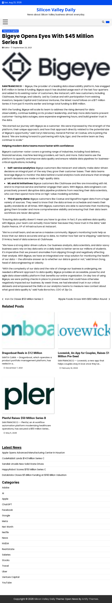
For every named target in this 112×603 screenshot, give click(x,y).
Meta (5, 521)
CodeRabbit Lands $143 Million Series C (23, 458)
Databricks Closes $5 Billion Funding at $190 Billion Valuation (34, 475)
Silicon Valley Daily (56, 9)
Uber (4, 571)
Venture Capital (10, 31)
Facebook (7, 509)
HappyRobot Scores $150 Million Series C (24, 469)
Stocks (5, 560)
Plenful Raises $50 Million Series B (24, 418)
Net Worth (7, 526)
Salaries (6, 554)
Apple (5, 498)
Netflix (5, 532)
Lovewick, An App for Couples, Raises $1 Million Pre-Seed (83, 354)
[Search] (103, 22)
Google (6, 515)
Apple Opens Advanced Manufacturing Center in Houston (33, 452)
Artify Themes (90, 599)
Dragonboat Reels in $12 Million (22, 353)
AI (3, 493)
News (5, 537)
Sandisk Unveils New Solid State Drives (23, 463)
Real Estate (8, 549)
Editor (7, 47)
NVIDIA (5, 543)
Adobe (5, 487)
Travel (5, 565)
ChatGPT (7, 504)
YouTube (7, 582)
